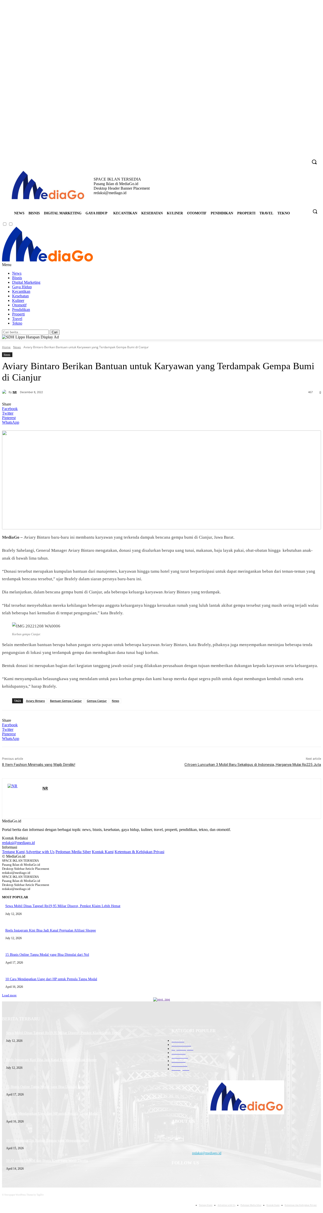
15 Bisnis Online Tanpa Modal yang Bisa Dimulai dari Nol (47, 955)
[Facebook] (276, 158)
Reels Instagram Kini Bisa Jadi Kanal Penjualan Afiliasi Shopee (50, 930)
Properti (18, 314)
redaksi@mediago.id (18, 843)
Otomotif (19, 305)
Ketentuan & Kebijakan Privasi (139, 852)
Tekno (17, 323)
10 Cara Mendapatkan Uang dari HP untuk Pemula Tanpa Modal (51, 979)
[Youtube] (304, 158)
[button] (315, 211)
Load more (9, 995)
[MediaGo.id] (47, 260)
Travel (17, 318)
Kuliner (18, 300)
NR (15, 392)
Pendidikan (21, 309)
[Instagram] (283, 158)
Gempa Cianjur (97, 701)
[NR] (5, 392)
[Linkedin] (290, 158)
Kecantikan (21, 291)
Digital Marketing (26, 282)
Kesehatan (20, 296)
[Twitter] (297, 158)
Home (6, 347)
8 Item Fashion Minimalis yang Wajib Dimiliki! (38, 764)
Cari (55, 332)
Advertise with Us (40, 852)
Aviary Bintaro (35, 701)
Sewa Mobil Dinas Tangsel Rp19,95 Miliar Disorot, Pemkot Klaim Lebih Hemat (62, 906)
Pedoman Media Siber (73, 852)
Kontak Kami (103, 852)
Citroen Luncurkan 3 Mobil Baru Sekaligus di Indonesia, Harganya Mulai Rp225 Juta (252, 764)
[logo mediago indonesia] (48, 186)
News (16, 273)
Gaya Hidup (22, 287)
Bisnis (17, 278)
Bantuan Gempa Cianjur (66, 701)
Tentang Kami (13, 852)
